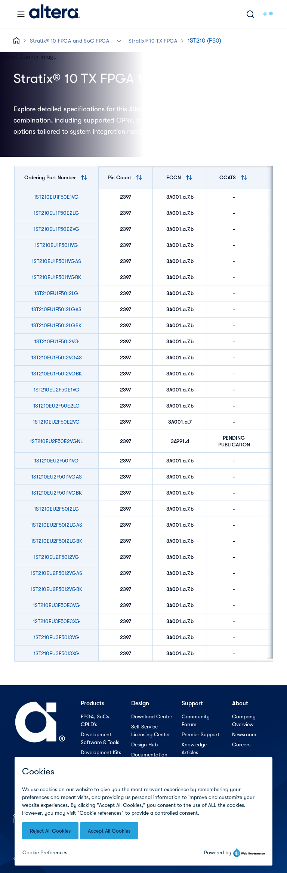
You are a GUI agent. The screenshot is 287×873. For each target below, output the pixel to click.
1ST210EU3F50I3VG (56, 637)
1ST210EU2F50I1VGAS (56, 477)
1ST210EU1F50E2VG (57, 229)
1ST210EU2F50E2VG (56, 422)
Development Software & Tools (100, 738)
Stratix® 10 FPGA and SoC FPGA (69, 41)
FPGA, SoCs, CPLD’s (96, 720)
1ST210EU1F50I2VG (56, 341)
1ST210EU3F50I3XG (56, 653)
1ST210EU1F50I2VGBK (56, 374)
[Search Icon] (250, 14)
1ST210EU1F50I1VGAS (56, 261)
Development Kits (101, 752)
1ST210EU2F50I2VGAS (56, 573)
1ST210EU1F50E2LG (56, 213)
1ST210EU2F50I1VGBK (56, 493)
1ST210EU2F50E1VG (57, 390)
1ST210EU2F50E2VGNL (56, 441)
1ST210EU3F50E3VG (56, 605)
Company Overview (244, 720)
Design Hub (144, 744)
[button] (119, 40)
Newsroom (244, 734)
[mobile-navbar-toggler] (20, 14)
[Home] (54, 14)
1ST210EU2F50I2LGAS (56, 525)
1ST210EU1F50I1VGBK (56, 277)
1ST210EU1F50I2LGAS (56, 309)
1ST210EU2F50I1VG (56, 461)
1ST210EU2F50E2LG (56, 406)
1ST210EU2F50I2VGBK (56, 589)
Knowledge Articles (194, 748)
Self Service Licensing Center (150, 730)
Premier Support (200, 734)
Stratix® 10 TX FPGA (153, 41)
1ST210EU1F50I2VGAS (56, 357)
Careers (241, 744)
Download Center (151, 716)
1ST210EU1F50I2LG (56, 293)
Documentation (149, 755)
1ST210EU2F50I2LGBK (56, 541)
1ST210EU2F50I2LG (56, 509)
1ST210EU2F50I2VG (56, 557)
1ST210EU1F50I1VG (56, 245)
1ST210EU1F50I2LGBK (56, 325)
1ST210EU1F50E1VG (56, 197)
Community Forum (196, 720)
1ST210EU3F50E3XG (56, 621)
